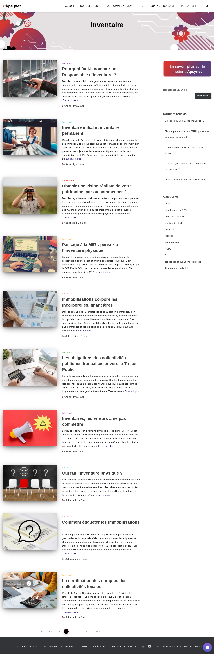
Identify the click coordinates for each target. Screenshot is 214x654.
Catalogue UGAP (27, 646)
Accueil (70, 6)
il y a (78, 105)
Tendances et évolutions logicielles (183, 261)
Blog (142, 6)
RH (166, 255)
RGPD (168, 248)
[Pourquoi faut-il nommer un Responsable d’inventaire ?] (30, 78)
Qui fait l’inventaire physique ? (92, 473)
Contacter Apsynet (163, 6)
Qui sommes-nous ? (119, 6)
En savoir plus (70, 100)
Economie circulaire (175, 216)
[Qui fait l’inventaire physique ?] (30, 483)
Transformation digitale (177, 268)
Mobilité (169, 235)
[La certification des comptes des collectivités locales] (30, 590)
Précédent (47, 631)
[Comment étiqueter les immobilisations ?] (30, 531)
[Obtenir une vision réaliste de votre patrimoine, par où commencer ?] (30, 195)
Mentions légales (94, 646)
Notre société (172, 242)
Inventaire (68, 63)
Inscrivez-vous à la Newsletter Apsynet (182, 646)
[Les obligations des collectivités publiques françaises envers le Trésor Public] (30, 367)
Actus (168, 203)
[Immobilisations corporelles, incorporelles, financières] (30, 309)
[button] (101, 6)
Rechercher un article (175, 89)
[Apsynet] (12, 6)
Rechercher (203, 95)
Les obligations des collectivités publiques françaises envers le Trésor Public (99, 363)
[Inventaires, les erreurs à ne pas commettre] (30, 428)
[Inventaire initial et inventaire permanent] (30, 137)
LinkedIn (143, 646)
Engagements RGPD (124, 646)
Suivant (97, 631)
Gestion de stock (173, 223)
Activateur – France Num (60, 646)
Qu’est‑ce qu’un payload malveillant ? (184, 120)
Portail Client (190, 6)
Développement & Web (177, 210)
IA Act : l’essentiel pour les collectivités (185, 179)
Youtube (149, 646)
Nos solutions (90, 6)
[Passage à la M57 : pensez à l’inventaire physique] (30, 254)
